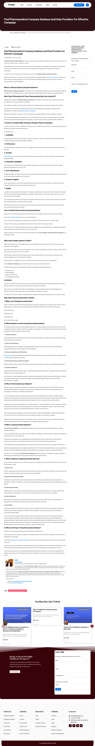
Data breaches (8, 156)
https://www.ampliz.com (17, 582)
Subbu (6, 47)
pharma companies (53, 77)
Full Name (74, 64)
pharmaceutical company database (17, 590)
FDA (38, 448)
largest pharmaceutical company (19, 540)
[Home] (11, 4)
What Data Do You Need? (62, 682)
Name (57, 660)
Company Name (59, 675)
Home (11, 32)
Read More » (6, 639)
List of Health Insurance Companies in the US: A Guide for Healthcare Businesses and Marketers (16, 629)
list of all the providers (14, 217)
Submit (74, 91)
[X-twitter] (73, 725)
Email (73, 71)
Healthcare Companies (20, 32)
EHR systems (7, 355)
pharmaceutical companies (28, 111)
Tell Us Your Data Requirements (79, 84)
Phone (73, 77)
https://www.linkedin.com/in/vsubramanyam (22, 581)
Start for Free (79, 5)
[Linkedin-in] (77, 725)
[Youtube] (81, 725)
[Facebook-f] (70, 725)
